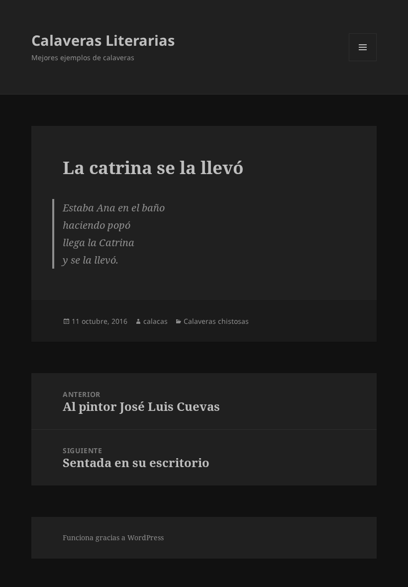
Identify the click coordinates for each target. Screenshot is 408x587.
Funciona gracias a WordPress (113, 537)
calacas (155, 321)
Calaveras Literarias (103, 40)
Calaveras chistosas (216, 321)
